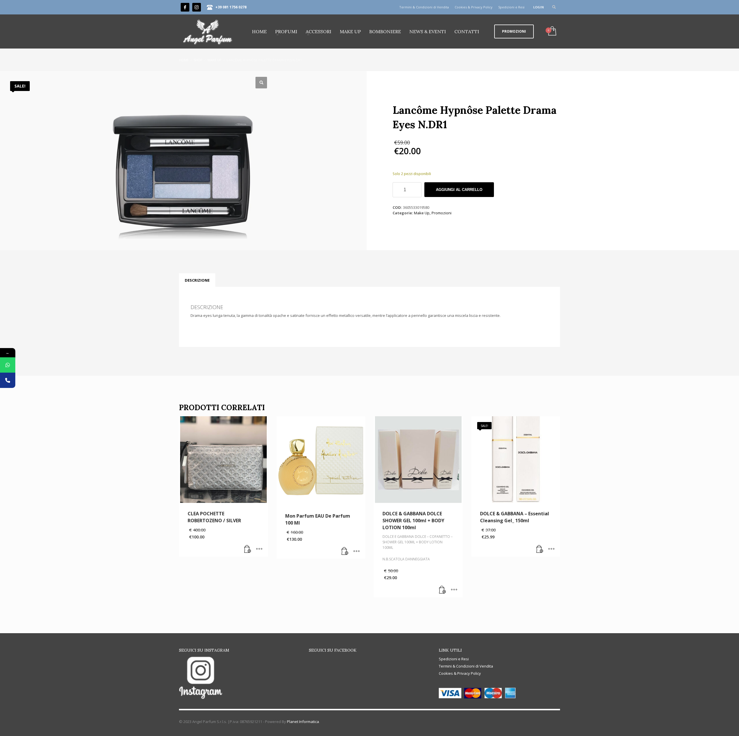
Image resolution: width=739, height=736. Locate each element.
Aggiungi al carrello (459, 189)
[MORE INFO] (259, 549)
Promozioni (441, 212)
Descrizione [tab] (197, 280)
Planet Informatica (303, 721)
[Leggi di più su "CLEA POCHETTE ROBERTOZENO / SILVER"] (247, 549)
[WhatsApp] (7, 365)
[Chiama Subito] (7, 380)
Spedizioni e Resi (511, 7)
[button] (261, 82)
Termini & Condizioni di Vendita (424, 7)
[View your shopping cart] (551, 31)
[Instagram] (196, 7)
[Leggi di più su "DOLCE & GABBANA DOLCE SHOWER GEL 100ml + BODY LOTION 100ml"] (442, 590)
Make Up (422, 212)
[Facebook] (185, 7)
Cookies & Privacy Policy (473, 7)
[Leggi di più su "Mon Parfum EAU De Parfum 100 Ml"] (345, 551)
